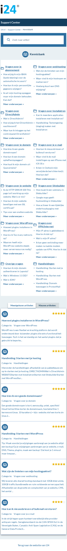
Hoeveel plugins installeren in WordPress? (17, 229)
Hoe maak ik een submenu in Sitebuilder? (50, 191)
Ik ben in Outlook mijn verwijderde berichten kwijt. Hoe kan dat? (50, 171)
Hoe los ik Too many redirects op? (17, 237)
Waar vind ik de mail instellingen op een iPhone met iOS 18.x (51, 160)
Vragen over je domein (18, 144)
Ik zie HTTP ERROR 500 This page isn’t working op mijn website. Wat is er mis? (17, 193)
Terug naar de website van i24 (33, 545)
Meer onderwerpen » (13, 104)
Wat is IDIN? (9, 279)
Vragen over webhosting (52, 66)
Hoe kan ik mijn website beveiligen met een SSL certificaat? (14, 204)
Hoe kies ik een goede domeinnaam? (13, 151)
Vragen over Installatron (52, 110)
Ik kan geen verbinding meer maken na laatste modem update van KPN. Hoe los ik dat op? (51, 247)
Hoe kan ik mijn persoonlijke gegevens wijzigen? (17, 87)
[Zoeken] (8, 39)
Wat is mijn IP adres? (46, 238)
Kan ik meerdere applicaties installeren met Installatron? (50, 117)
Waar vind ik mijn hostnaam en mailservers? (51, 80)
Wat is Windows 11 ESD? (15, 275)
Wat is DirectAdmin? (13, 118)
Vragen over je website (18, 185)
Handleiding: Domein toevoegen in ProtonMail (48, 285)
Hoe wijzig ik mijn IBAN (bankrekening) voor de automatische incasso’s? (14, 77)
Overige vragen (14, 263)
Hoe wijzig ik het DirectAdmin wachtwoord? (18, 124)
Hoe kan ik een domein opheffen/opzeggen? (14, 158)
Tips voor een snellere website (18, 212)
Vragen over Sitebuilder (51, 185)
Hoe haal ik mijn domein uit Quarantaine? (16, 166)
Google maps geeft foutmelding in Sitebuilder (49, 199)
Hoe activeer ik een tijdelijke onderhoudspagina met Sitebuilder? (50, 208)
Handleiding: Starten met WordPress (48, 277)
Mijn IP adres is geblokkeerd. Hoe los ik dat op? (50, 232)
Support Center (10, 22)
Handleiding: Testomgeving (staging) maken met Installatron (49, 126)
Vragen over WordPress (19, 222)
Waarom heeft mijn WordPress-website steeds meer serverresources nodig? (17, 246)
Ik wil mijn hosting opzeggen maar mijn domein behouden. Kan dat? (17, 96)
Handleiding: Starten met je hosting (49, 270)
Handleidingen (46, 263)
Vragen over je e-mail (50, 144)
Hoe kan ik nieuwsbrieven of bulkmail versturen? (50, 151)
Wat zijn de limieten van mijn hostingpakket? (50, 72)
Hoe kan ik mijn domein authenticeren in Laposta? (16, 270)
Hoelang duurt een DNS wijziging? (47, 88)
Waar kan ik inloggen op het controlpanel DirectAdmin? (16, 132)
